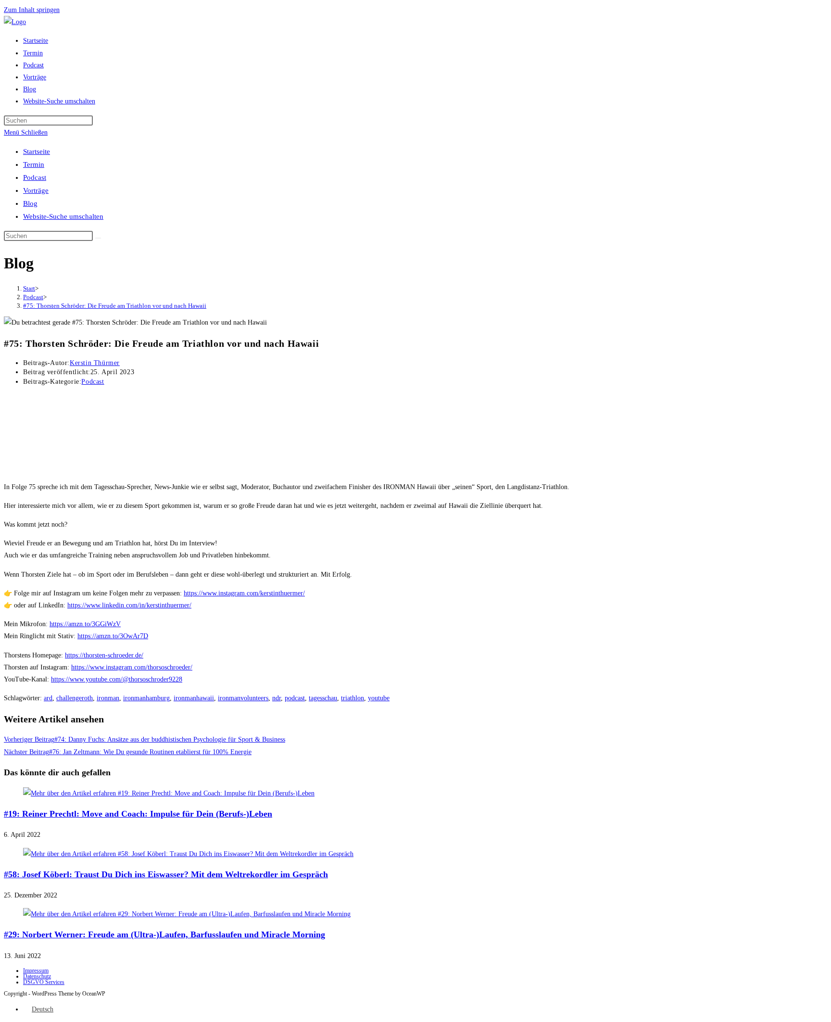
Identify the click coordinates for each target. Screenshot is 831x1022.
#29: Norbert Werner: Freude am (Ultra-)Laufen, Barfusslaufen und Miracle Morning (164, 934)
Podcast (34, 177)
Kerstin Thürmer (95, 362)
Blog (30, 203)
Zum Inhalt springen (32, 9)
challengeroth (74, 698)
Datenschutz (37, 976)
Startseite (36, 151)
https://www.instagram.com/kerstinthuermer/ (244, 593)
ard (48, 698)
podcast (295, 698)
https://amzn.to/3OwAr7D (112, 636)
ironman (108, 698)
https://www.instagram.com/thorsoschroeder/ (131, 667)
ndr (276, 698)
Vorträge (36, 190)
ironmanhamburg (146, 698)
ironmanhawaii (194, 698)
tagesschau (323, 698)
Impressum (36, 970)
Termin (33, 164)
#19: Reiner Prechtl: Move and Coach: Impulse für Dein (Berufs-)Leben (138, 814)
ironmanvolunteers (243, 698)
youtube (379, 698)
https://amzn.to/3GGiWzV (85, 624)
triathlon (352, 698)
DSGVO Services (43, 982)
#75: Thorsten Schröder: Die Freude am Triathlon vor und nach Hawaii (114, 305)
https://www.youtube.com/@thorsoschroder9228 (116, 679)
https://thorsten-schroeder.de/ (104, 655)
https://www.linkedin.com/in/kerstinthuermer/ (129, 605)
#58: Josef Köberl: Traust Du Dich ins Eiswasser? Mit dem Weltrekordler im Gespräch (166, 874)
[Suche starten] (98, 238)
